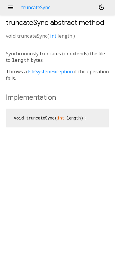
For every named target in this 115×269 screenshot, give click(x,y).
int (53, 35)
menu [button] (10, 7)
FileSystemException (50, 71)
